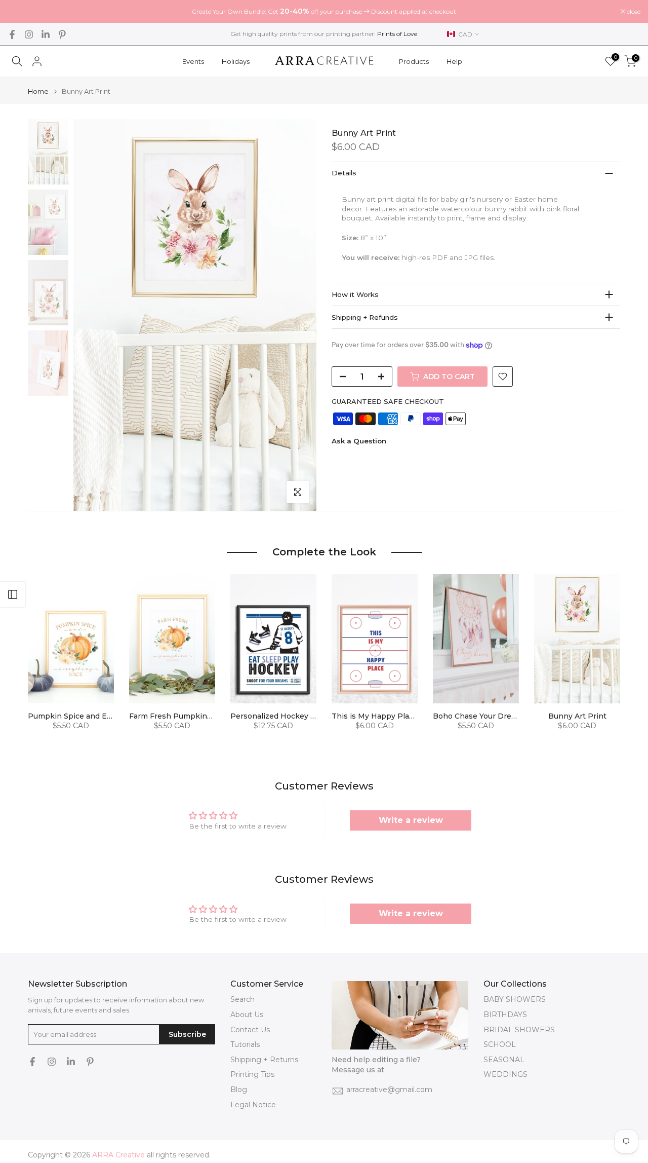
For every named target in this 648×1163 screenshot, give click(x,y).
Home (38, 91)
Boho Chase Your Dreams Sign (489, 716)
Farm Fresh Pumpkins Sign (179, 716)
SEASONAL (503, 1059)
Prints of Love (397, 33)
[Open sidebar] (12, 594)
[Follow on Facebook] (12, 34)
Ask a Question (359, 441)
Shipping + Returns (264, 1059)
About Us (246, 1014)
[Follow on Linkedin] (45, 34)
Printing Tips (252, 1074)
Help (454, 61)
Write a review (411, 820)
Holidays (236, 61)
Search (242, 999)
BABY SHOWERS (514, 999)
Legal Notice (253, 1104)
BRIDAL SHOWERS (519, 1029)
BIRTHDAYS (505, 1014)
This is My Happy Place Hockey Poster (403, 716)
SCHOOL (499, 1044)
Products (414, 61)
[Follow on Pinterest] (62, 34)
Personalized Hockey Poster (282, 716)
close (19, 12)
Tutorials (245, 1044)
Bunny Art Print (577, 716)
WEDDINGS (505, 1074)
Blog (238, 1089)
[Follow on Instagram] (28, 34)
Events (193, 61)
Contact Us (250, 1029)
